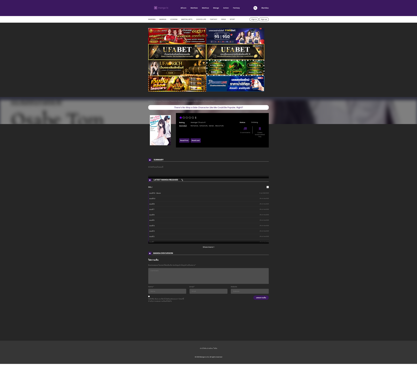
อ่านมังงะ (210, 348)
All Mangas (157, 101)
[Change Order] (182, 180)
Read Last (196, 140)
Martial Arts (186, 19)
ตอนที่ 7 (151, 209)
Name (150, 287)
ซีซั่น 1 (150, 187)
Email (191, 287)
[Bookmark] (260, 129)
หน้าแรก (183, 8)
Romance (165, 101)
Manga (216, 8)
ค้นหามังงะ (265, 8)
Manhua (205, 8)
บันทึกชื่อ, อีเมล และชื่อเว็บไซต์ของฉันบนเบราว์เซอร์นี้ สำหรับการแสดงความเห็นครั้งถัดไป (166, 300)
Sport (232, 19)
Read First (184, 140)
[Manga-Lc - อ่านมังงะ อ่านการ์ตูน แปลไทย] (160, 8)
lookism (173, 19)
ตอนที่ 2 (151, 236)
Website (234, 287)
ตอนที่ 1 (151, 242)
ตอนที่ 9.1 (152, 198)
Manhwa (194, 8)
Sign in (254, 19)
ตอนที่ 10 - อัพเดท (155, 193)
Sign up (264, 19)
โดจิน (215, 348)
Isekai (223, 19)
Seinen (211, 126)
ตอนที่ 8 (152, 204)
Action (226, 8)
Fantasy (236, 8)
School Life (201, 19)
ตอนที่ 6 (152, 215)
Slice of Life (219, 126)
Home (150, 101)
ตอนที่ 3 (152, 231)
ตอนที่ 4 (152, 226)
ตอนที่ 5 (151, 220)
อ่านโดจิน (203, 348)
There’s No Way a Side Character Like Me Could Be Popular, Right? (192, 101)
